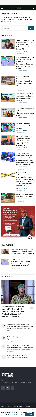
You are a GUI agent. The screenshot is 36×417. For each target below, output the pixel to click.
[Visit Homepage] (18, 8)
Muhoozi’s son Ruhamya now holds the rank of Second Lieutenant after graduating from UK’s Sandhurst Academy (12, 311)
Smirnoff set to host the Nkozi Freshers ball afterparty (24, 126)
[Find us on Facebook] (3, 388)
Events (5, 77)
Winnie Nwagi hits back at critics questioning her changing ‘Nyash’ (17, 356)
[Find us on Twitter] (8, 388)
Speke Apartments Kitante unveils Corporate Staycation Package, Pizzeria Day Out (24, 81)
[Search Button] (34, 8)
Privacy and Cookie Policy (15, 414)
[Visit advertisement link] (18, 223)
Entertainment (7, 94)
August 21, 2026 (21, 53)
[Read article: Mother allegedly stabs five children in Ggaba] (8, 198)
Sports (5, 40)
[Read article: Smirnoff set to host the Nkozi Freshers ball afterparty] (8, 127)
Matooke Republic (22, 51)
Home (3, 406)
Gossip (28, 406)
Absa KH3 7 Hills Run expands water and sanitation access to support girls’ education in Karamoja (25, 140)
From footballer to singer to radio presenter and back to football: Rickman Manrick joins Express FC (25, 44)
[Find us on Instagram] (12, 388)
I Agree (29, 414)
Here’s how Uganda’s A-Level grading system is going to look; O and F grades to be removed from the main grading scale (20, 347)
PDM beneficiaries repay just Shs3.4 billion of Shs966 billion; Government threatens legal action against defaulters (21, 263)
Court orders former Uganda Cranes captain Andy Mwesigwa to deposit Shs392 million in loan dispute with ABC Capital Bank (20, 327)
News (4, 57)
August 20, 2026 (21, 150)
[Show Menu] (2, 8)
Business (5, 154)
